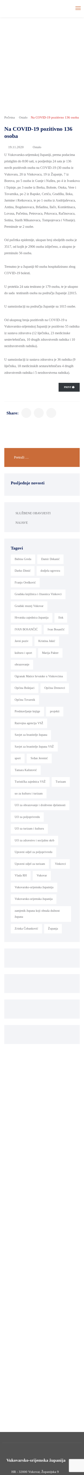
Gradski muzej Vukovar (29, 606)
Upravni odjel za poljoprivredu (33, 852)
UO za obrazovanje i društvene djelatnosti (40, 805)
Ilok (60, 617)
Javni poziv (21, 641)
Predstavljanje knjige (27, 711)
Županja (53, 928)
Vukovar (42, 875)
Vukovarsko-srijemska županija (34, 899)
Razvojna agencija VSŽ (29, 723)
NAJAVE (22, 522)
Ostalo (23, 117)
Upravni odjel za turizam (30, 863)
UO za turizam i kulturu (29, 828)
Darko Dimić (23, 570)
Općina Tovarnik (25, 699)
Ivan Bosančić (56, 629)
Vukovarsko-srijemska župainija (34, 887)
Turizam (61, 781)
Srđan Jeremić (39, 758)
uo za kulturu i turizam (29, 793)
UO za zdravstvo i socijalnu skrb (34, 840)
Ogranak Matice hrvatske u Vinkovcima (39, 676)
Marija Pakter (50, 652)
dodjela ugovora (50, 570)
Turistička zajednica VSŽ (30, 781)
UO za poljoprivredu (27, 817)
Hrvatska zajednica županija (31, 617)
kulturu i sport (23, 652)
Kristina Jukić (46, 641)
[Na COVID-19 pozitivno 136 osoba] (26, 413)
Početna (9, 117)
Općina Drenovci (54, 688)
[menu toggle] (78, 8)
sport (18, 758)
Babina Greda (23, 559)
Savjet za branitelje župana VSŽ (34, 746)
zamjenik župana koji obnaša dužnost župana (37, 914)
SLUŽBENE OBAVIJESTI (33, 513)
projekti (54, 711)
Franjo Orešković (25, 582)
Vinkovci (60, 863)
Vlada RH (21, 875)
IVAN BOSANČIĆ (26, 629)
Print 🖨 (69, 387)
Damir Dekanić (50, 559)
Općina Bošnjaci (24, 688)
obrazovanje (22, 664)
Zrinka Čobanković (26, 928)
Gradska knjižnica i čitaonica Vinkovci (38, 594)
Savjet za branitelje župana (31, 734)
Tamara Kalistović (26, 770)
